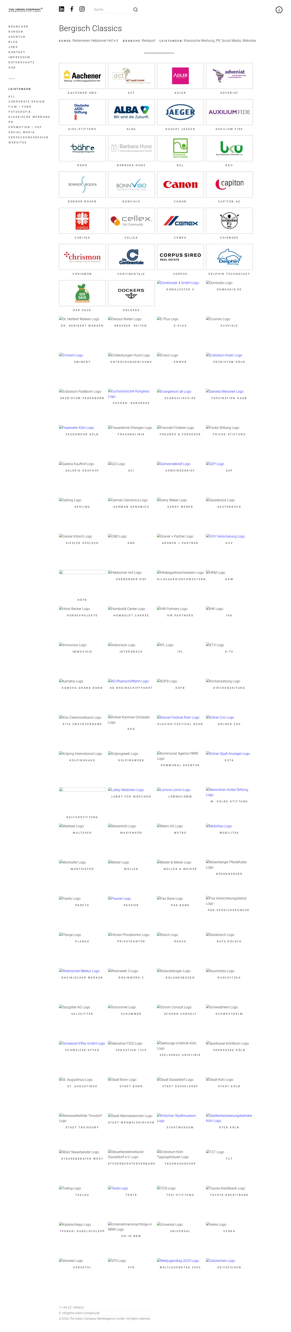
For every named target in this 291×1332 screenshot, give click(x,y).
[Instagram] (82, 9)
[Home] (26, 9)
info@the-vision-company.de (79, 1313)
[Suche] (135, 9)
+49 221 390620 (71, 1307)
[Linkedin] (61, 9)
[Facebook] (71, 9)
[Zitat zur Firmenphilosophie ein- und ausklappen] (279, 9)
